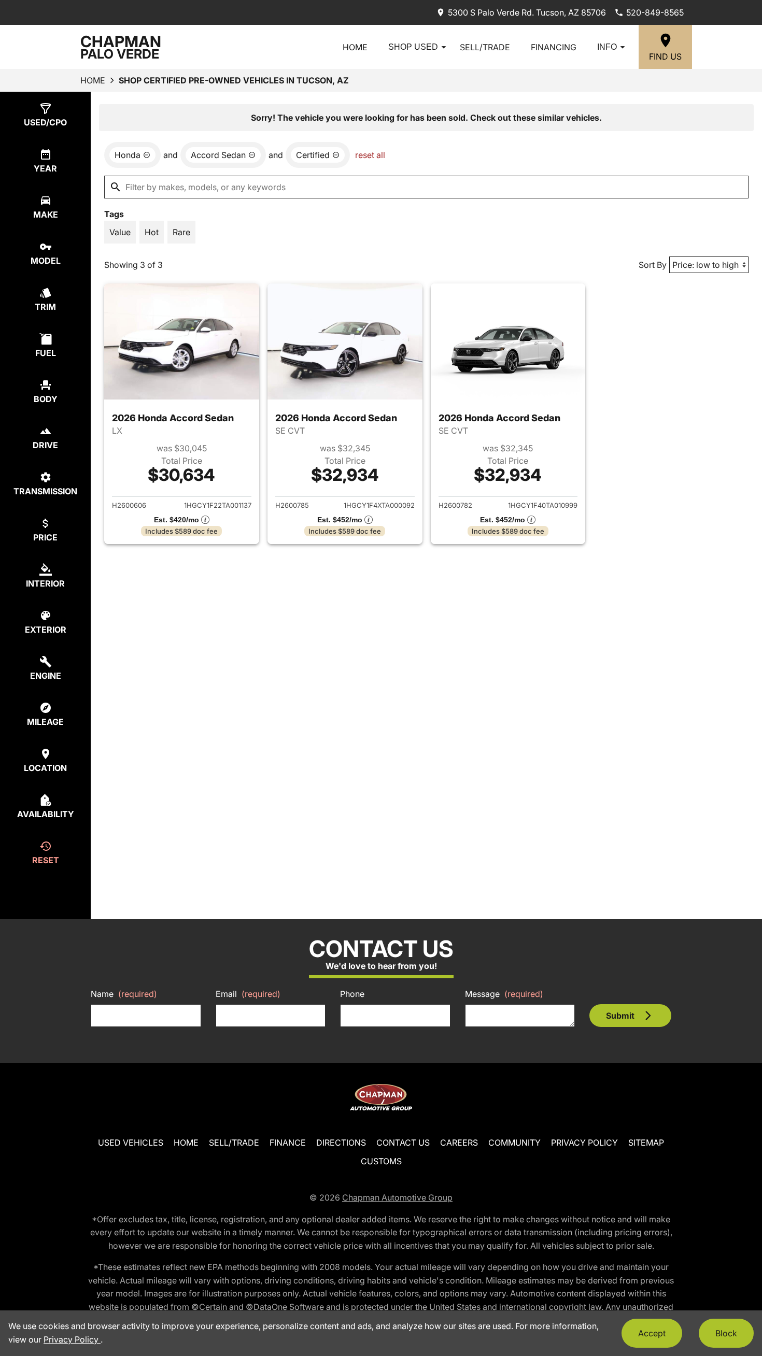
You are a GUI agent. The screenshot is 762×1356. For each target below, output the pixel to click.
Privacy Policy (584, 1142)
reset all (370, 155)
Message (504, 994)
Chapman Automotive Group (397, 1197)
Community (514, 1142)
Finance (288, 1142)
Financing (553, 47)
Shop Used (413, 46)
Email (248, 994)
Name (124, 994)
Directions (341, 1142)
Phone (352, 994)
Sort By (653, 265)
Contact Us (403, 1142)
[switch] (120, 232)
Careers (459, 1142)
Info (607, 46)
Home (355, 47)
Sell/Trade (485, 47)
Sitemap (646, 1142)
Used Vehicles (130, 1142)
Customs (381, 1161)
